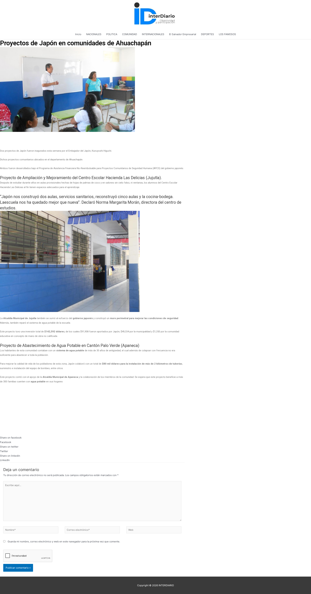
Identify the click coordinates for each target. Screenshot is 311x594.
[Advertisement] (92, 140)
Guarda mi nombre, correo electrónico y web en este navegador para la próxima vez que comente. (64, 541)
